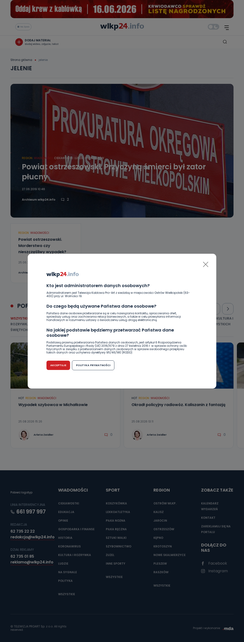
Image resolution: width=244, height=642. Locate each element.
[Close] (205, 264)
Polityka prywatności (93, 365)
